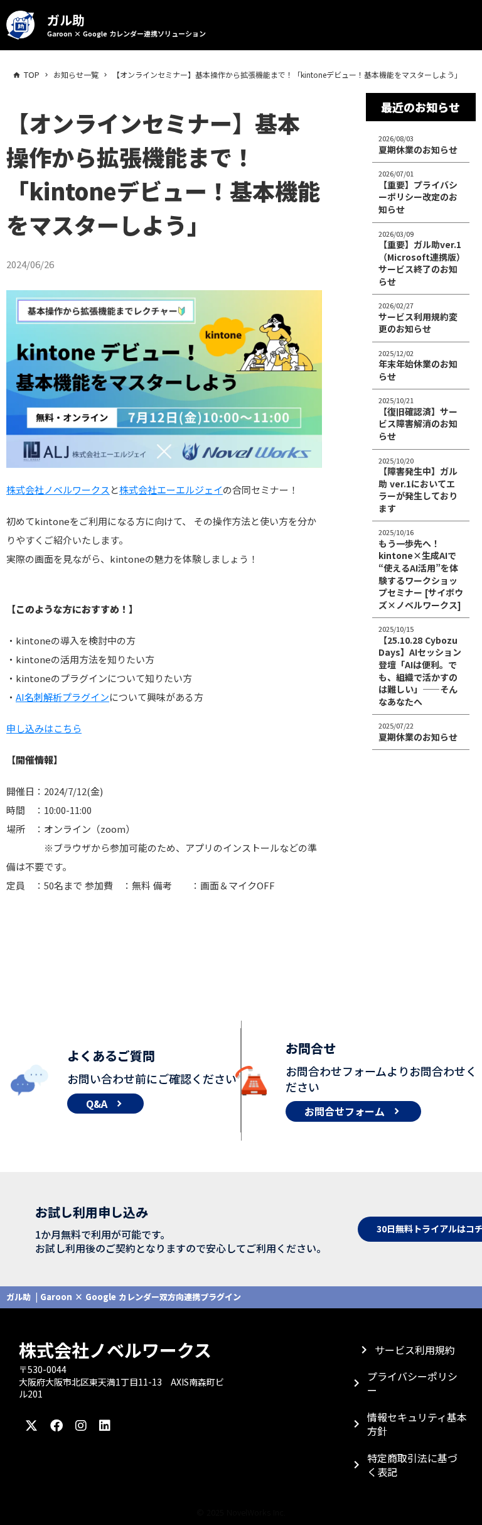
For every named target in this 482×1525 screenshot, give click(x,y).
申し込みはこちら (44, 728)
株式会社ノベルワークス (58, 489)
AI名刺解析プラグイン (62, 696)
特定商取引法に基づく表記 (412, 1464)
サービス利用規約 (415, 1349)
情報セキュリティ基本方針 (417, 1423)
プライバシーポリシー (412, 1383)
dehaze (336, 25)
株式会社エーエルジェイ (171, 489)
